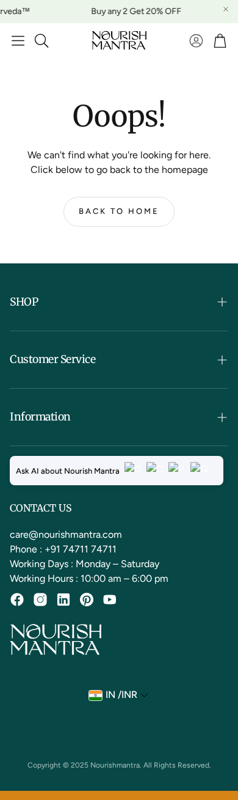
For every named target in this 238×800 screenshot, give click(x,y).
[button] (18, 40)
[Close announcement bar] (226, 9)
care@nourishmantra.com (66, 534)
